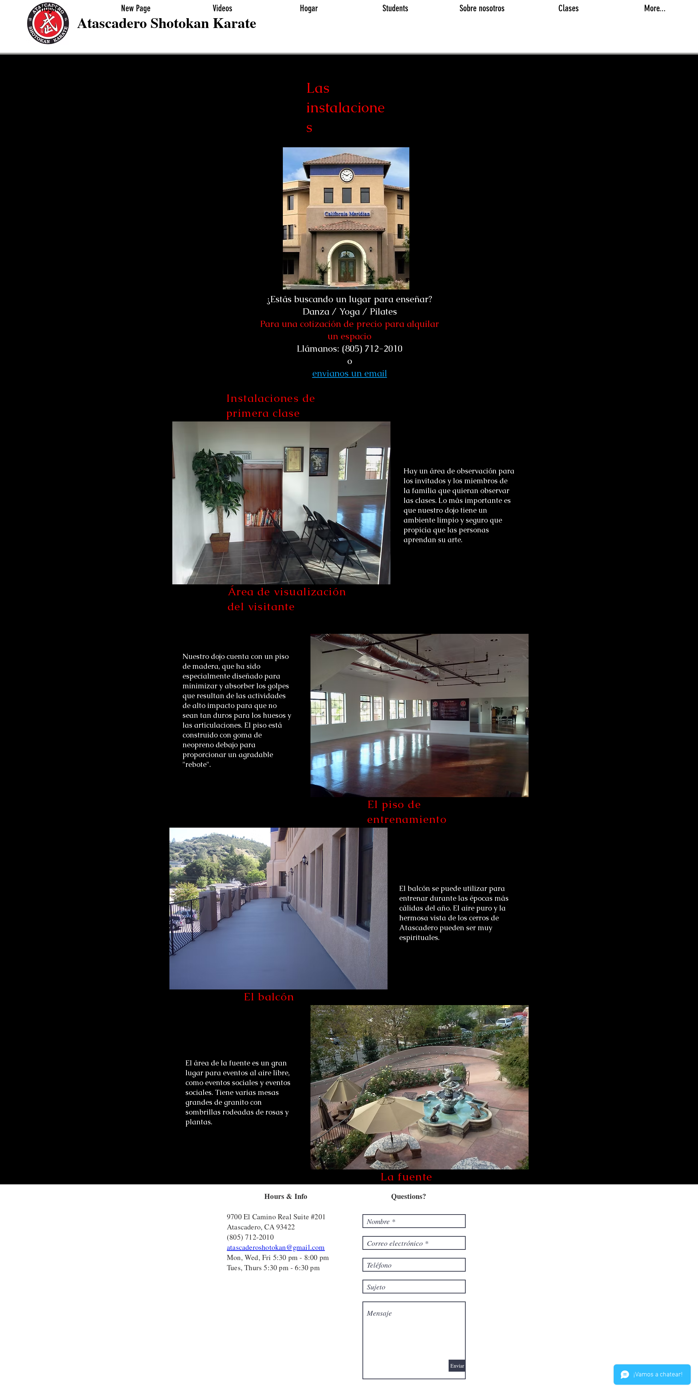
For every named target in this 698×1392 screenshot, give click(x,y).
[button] (395, 8)
